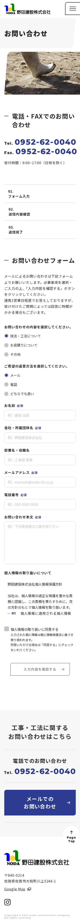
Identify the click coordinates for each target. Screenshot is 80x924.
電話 (13, 384)
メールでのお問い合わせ (40, 802)
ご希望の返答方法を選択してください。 (36, 366)
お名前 (13, 405)
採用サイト (66, 919)
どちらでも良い (22, 393)
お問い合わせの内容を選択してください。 (38, 326)
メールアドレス (21, 472)
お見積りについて (24, 345)
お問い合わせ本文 (22, 516)
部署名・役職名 (17, 450)
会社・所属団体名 (22, 427)
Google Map (14, 888)
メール (15, 375)
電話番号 (15, 494)
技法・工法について (25, 335)
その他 (15, 354)
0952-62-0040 (45, 142)
